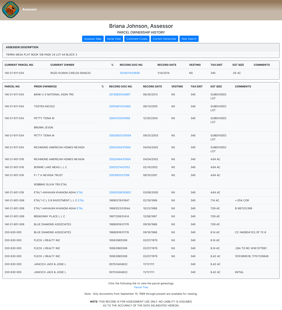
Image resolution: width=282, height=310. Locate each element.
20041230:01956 (119, 118)
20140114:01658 (130, 73)
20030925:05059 (120, 135)
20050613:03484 (120, 106)
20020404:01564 (120, 147)
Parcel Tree (141, 287)
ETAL (80, 192)
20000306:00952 (120, 192)
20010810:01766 (119, 175)
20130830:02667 (119, 94)
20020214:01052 (119, 167)
